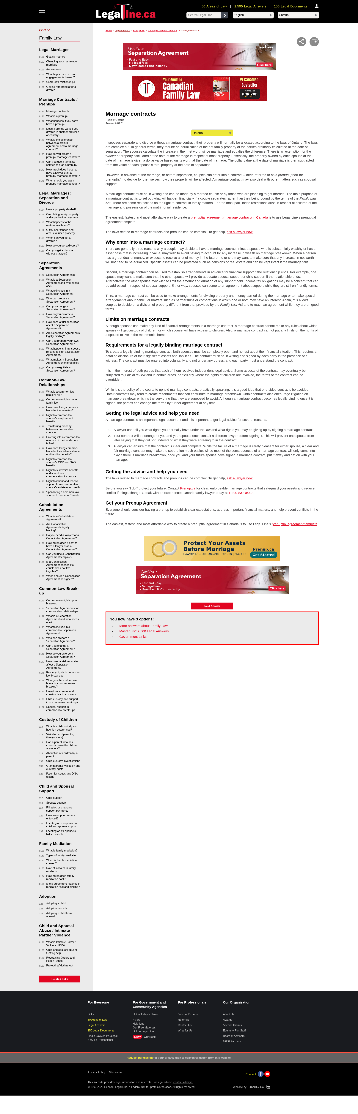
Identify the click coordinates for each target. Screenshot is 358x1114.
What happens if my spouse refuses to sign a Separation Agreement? (63, 351)
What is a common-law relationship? (60, 393)
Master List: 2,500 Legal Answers (144, 631)
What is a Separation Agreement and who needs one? (62, 282)
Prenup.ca (187, 488)
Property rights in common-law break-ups (62, 674)
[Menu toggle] (42, 11)
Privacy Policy (96, 1072)
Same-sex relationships (60, 81)
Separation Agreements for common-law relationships (62, 609)
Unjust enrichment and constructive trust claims (61, 693)
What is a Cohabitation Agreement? (59, 518)
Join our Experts (188, 1014)
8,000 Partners (232, 1041)
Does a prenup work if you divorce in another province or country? (62, 132)
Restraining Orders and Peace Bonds (60, 959)
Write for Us (185, 1030)
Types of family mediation (61, 855)
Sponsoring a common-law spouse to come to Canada (62, 493)
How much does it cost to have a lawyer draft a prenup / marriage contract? (63, 172)
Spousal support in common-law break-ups (60, 708)
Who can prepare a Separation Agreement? (60, 300)
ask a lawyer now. (240, 232)
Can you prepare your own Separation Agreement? (62, 342)
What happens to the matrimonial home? (58, 223)
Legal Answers (122, 30)
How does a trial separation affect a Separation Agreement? (62, 325)
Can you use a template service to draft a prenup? (61, 163)
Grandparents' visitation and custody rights (63, 767)
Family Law (139, 30)
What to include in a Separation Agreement (59, 292)
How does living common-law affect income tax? (62, 409)
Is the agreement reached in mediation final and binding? (63, 885)
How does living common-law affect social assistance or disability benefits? (63, 451)
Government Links (133, 637)
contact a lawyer (183, 1082)
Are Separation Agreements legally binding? (63, 334)
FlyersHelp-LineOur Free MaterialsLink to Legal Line (144, 1025)
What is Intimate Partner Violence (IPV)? (61, 943)
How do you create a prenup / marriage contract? (63, 155)
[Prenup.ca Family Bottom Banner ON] (212, 548)
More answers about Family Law (143, 626)
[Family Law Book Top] (199, 88)
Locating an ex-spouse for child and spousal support (62, 824)
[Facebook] (261, 1074)
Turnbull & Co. (255, 1086)
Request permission (140, 1057)
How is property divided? (61, 209)
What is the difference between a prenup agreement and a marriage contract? (62, 144)
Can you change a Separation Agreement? (60, 308)
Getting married (55, 56)
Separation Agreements (60, 274)
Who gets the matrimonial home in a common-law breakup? (61, 683)
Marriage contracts (57, 111)
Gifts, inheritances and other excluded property (60, 231)
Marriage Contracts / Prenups (162, 30)
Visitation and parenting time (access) (60, 736)
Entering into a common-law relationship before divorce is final (63, 440)
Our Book (145, 1036)
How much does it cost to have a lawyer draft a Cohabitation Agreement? (61, 546)
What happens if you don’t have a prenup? (62, 122)
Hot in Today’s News (145, 1014)
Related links (59, 978)
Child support (54, 797)
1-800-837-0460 (240, 493)
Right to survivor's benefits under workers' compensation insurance (62, 473)
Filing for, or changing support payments (59, 809)
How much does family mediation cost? (60, 877)
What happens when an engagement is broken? (60, 75)
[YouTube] (267, 1074)
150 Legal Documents (290, 6)
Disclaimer (115, 1072)
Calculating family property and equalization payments (62, 216)
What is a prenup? (57, 116)
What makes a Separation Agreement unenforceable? (62, 361)
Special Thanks (232, 1025)
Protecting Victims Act (59, 965)
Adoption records (56, 908)
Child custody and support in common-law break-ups (62, 700)
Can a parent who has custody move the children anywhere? (62, 745)
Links (91, 1014)
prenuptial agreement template (294, 524)
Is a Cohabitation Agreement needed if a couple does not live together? (60, 566)
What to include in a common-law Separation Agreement (61, 630)
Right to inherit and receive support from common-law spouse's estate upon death (63, 484)
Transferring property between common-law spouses (59, 429)
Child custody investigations (63, 760)
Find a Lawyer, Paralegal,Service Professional (103, 1037)
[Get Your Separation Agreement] (199, 56)
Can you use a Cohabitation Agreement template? (63, 555)
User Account (317, 6)
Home (109, 30)
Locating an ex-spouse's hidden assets (61, 832)
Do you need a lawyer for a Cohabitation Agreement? (62, 536)
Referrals (183, 1019)
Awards (227, 1019)
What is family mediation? (61, 850)
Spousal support (56, 802)
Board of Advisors (234, 1035)
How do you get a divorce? (62, 245)
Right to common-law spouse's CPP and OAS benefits (61, 462)
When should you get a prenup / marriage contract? (63, 182)
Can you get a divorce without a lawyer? (59, 252)
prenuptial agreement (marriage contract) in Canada (229, 217)
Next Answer (212, 605)
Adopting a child (55, 903)
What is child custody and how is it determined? (61, 728)
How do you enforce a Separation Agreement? (60, 315)
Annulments (53, 69)
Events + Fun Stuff (234, 1030)
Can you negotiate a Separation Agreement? (60, 369)
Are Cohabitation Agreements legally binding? (58, 527)
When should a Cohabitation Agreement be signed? (63, 577)
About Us (228, 1014)
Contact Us (185, 1025)
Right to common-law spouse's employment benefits (59, 418)
